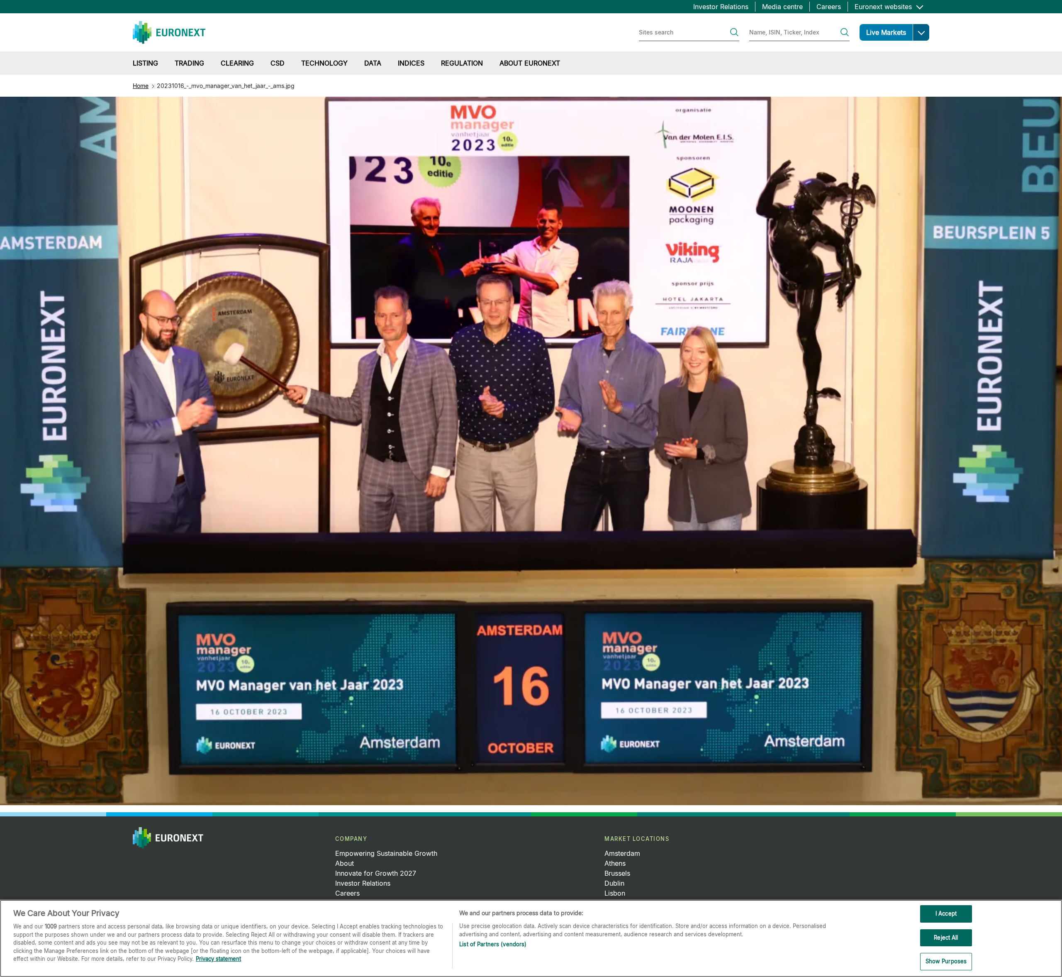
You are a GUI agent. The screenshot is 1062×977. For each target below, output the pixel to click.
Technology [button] (324, 63)
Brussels (617, 873)
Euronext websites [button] (884, 6)
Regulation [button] (462, 63)
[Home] (169, 32)
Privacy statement (218, 958)
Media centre (782, 6)
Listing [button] (145, 63)
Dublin (614, 883)
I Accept (946, 913)
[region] (531, 938)
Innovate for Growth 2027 (375, 873)
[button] (921, 32)
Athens (615, 863)
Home (141, 85)
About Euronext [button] (529, 63)
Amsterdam (622, 853)
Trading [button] (189, 63)
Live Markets (886, 32)
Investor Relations (720, 6)
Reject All (946, 937)
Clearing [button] (237, 63)
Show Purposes (946, 961)
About (344, 863)
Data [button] (372, 63)
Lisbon (614, 893)
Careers (828, 6)
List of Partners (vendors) (492, 944)
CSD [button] (277, 63)
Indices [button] (411, 63)
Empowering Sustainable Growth (386, 853)
